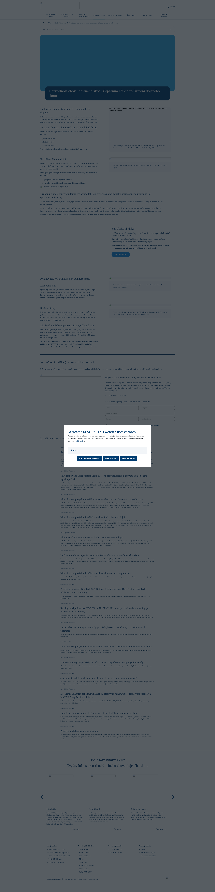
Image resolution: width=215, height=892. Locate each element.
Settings (74, 450)
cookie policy (79, 441)
